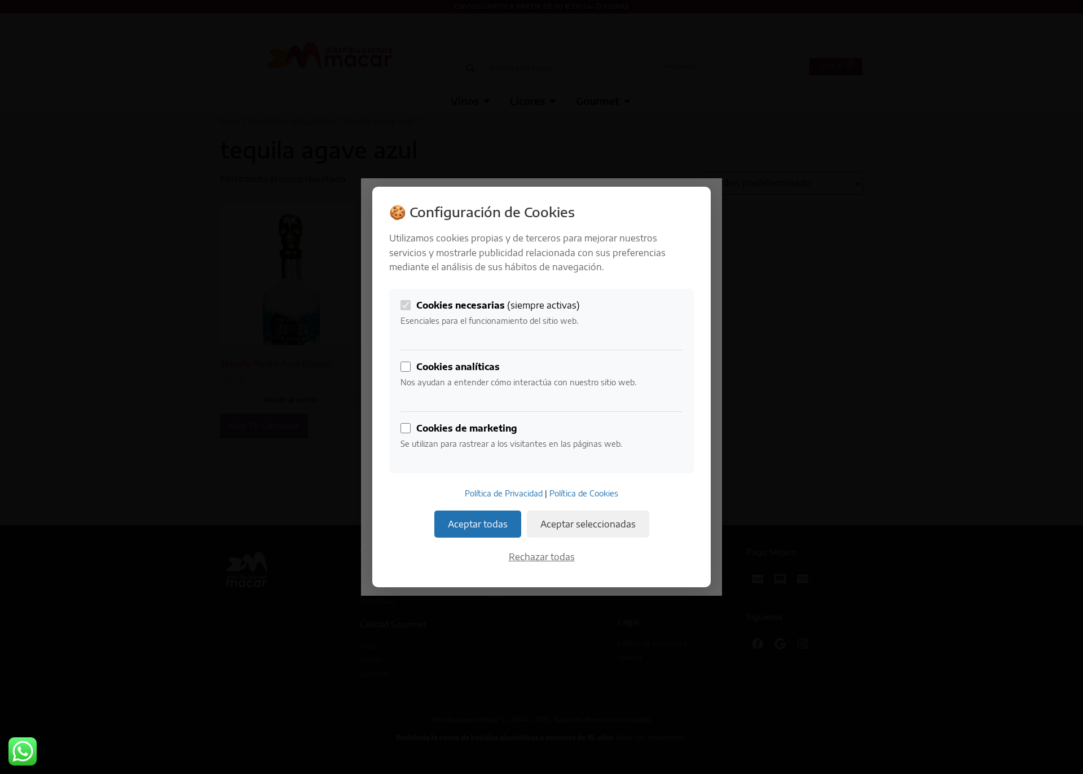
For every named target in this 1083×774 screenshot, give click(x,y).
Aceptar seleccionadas (588, 524)
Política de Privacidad (504, 493)
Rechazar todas (542, 556)
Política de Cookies (583, 493)
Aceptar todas (478, 524)
